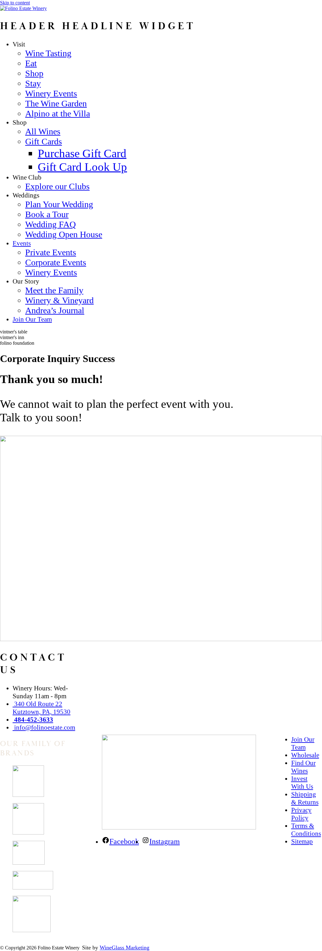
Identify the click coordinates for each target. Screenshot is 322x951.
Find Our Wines (303, 767)
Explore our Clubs (57, 186)
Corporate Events (55, 262)
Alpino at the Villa (57, 113)
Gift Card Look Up (82, 166)
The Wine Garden (56, 103)
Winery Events (51, 93)
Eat (31, 63)
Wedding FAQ (50, 224)
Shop (34, 73)
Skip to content (15, 2)
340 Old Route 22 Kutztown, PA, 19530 (41, 708)
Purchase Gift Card (82, 153)
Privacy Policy (301, 814)
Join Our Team (32, 319)
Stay (33, 83)
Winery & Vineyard (59, 300)
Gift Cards (43, 141)
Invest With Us (302, 782)
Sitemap (302, 841)
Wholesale (305, 755)
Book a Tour (47, 214)
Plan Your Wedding (59, 204)
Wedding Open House (63, 234)
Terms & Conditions (306, 829)
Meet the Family (54, 290)
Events (22, 243)
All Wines (42, 131)
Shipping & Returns (305, 798)
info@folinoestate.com (44, 727)
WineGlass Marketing (124, 947)
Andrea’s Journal (54, 310)
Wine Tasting (48, 53)
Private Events (50, 252)
